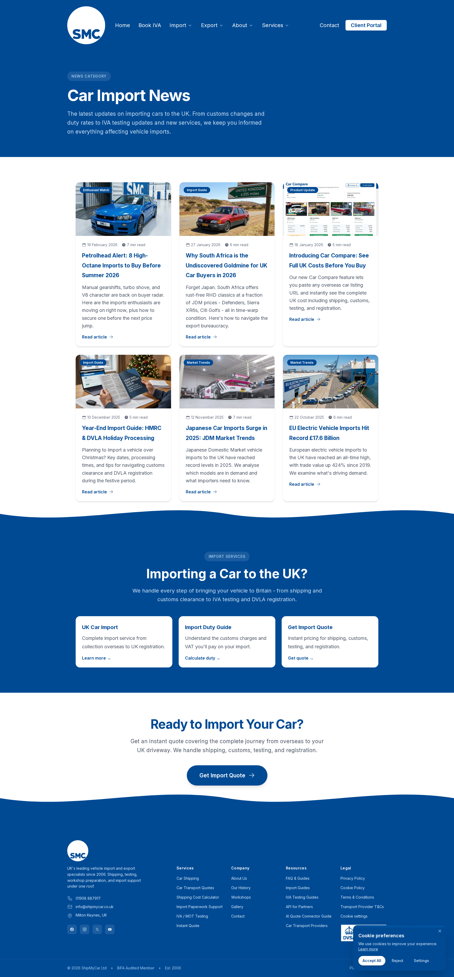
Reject (397, 960)
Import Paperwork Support (200, 906)
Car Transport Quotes (195, 887)
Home (122, 25)
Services (272, 25)
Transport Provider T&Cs (362, 906)
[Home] (86, 25)
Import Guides (298, 887)
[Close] (439, 931)
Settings (421, 960)
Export (209, 25)
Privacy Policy (352, 878)
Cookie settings (354, 916)
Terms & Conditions (357, 897)
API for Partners (299, 906)
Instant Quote (188, 925)
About (239, 25)
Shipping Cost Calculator (198, 897)
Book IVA (149, 25)
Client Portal (366, 25)
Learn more (368, 949)
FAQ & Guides (297, 878)
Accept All (372, 960)
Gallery (237, 906)
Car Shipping (188, 878)
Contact (329, 25)
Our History (241, 887)
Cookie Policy (352, 887)
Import (177, 25)
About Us (239, 878)
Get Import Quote (222, 775)
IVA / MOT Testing (192, 916)
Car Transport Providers (307, 925)
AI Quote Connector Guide (309, 916)
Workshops (241, 897)
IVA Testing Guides (302, 897)
